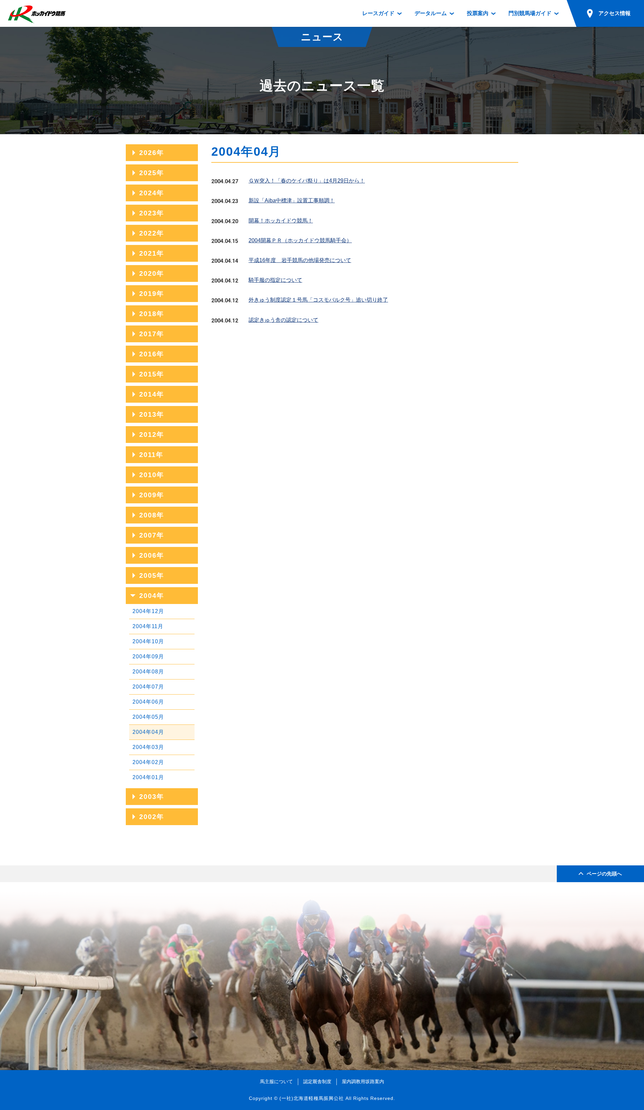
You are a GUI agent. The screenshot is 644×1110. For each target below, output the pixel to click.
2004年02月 (148, 762)
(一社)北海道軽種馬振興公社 (311, 1098)
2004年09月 (148, 656)
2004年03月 (148, 747)
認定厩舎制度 (317, 1081)
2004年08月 (148, 671)
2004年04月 (148, 732)
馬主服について (276, 1081)
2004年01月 (148, 777)
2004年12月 (148, 611)
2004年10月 (148, 641)
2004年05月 (148, 717)
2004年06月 (148, 702)
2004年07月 (148, 687)
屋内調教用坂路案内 (363, 1081)
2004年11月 (147, 626)
